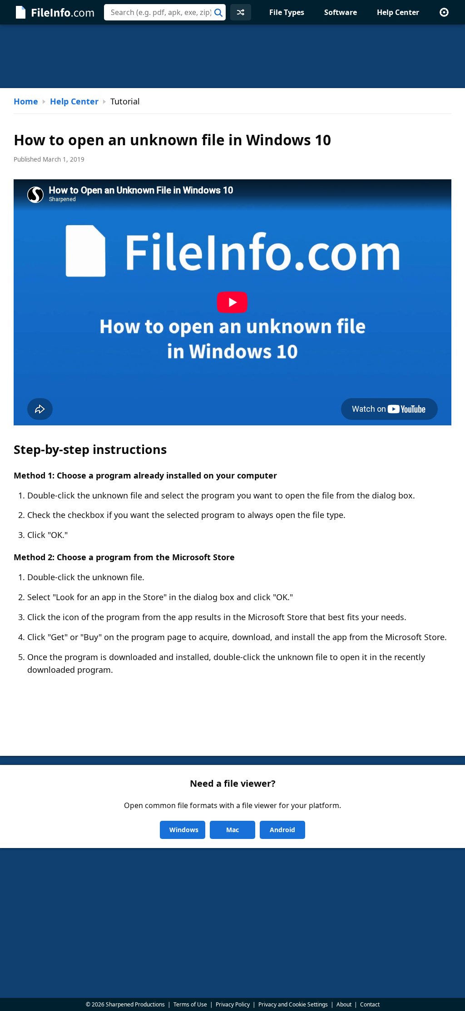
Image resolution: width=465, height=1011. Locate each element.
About (343, 1004)
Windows (183, 829)
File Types (286, 12)
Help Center (398, 12)
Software (340, 12)
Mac (232, 829)
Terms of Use (190, 1004)
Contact (370, 1004)
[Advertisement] (232, 56)
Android (282, 829)
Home (26, 101)
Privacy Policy (233, 1004)
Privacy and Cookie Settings (293, 1004)
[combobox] (165, 12)
